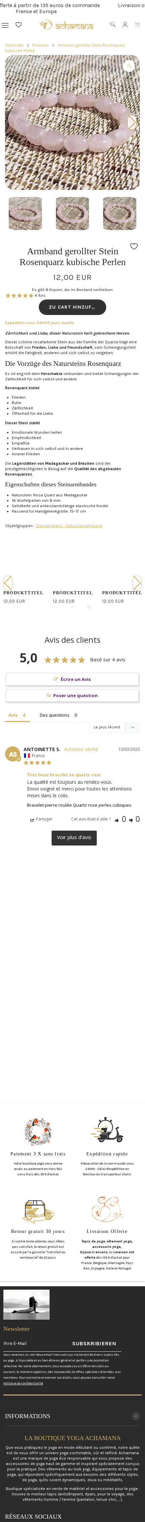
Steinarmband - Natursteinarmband (69, 525)
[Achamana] (66, 24)
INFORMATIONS (27, 1416)
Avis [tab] (13, 715)
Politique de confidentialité (23, 1383)
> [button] (74, 838)
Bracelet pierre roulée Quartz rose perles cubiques (79, 805)
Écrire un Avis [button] (76, 679)
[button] (72, 179)
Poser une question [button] (75, 695)
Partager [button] (44, 819)
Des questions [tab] (54, 715)
